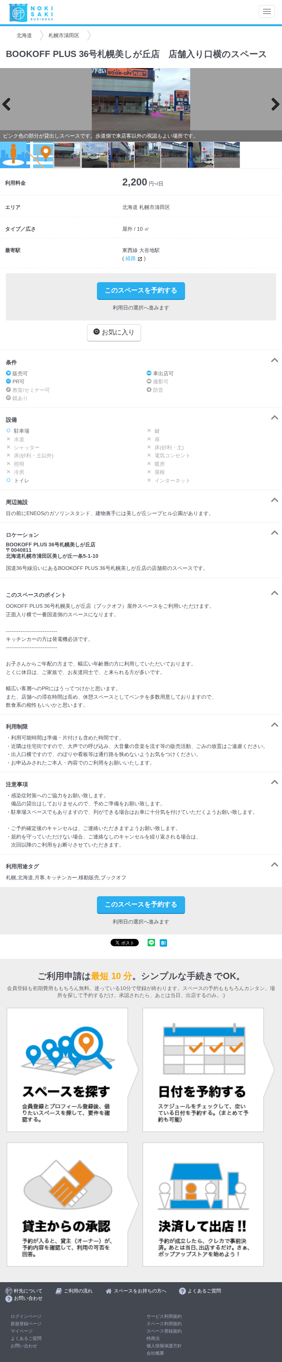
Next (272, 104)
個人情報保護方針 (164, 1345)
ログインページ (26, 1316)
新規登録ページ (26, 1323)
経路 (131, 258)
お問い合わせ (24, 1345)
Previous (9, 104)
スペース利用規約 (164, 1323)
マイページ (22, 1331)
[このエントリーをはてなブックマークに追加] (163, 943)
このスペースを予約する (141, 290)
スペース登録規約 (164, 1331)
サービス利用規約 (164, 1316)
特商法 (153, 1338)
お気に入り (117, 332)
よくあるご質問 (26, 1338)
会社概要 (155, 1353)
